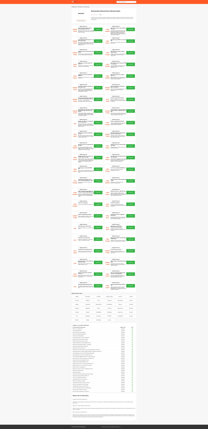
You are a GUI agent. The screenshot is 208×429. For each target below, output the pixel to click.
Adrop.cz (120, 304)
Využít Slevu (98, 29)
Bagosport (88, 308)
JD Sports (131, 304)
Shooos (98, 308)
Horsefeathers (109, 304)
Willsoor (77, 320)
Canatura (109, 308)
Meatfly (76, 304)
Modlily (87, 320)
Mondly (76, 296)
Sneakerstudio (98, 304)
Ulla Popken (98, 320)
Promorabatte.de (82, 426)
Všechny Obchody (75, 426)
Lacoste (109, 320)
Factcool (120, 296)
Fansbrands (109, 312)
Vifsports (88, 312)
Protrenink (109, 300)
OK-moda (77, 300)
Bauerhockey (86, 6)
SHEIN (131, 296)
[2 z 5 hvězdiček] (92, 14)
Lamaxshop (87, 304)
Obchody (80, 6)
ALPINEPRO (120, 316)
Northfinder (87, 316)
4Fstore (131, 300)
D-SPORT (109, 316)
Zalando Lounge (109, 296)
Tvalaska (77, 312)
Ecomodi (131, 312)
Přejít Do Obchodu (81, 20)
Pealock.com (120, 312)
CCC (77, 316)
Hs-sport (131, 316)
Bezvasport (87, 296)
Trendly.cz (88, 300)
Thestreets (98, 316)
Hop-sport (131, 308)
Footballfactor (98, 312)
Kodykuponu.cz (74, 6)
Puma (98, 300)
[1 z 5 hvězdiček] (91, 14)
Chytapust (77, 308)
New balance (120, 300)
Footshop (98, 296)
